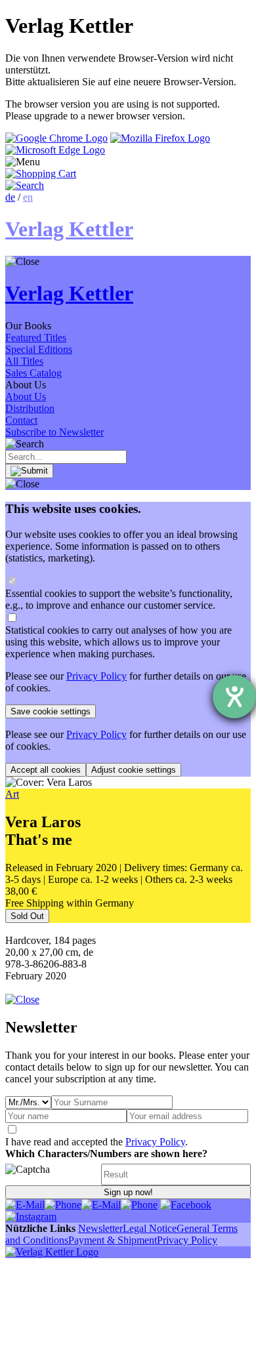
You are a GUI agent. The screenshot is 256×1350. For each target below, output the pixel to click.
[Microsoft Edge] (55, 149)
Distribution (29, 408)
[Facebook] (185, 1204)
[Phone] (63, 1204)
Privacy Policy (96, 676)
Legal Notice (150, 1228)
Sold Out (27, 916)
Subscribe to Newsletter (54, 432)
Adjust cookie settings (133, 770)
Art (12, 794)
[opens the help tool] (234, 696)
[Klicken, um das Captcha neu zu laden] (51, 1174)
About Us (25, 396)
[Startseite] (51, 1252)
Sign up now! (128, 1192)
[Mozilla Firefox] (160, 138)
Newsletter (100, 1228)
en (28, 197)
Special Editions (38, 349)
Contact (21, 420)
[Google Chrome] (56, 138)
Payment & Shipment (112, 1240)
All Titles (24, 361)
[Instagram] (30, 1216)
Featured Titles (35, 337)
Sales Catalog (33, 372)
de (10, 197)
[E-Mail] (25, 1204)
